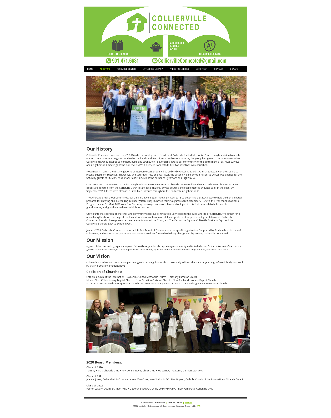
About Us (105, 69)
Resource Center (126, 69)
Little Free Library (153, 69)
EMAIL (188, 402)
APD (198, 406)
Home (90, 69)
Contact (218, 69)
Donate (234, 69)
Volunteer (201, 69)
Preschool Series (179, 69)
